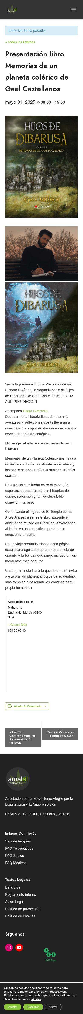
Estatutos (12, 887)
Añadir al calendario (28, 706)
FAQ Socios (14, 856)
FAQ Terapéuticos (19, 848)
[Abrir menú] (73, 9)
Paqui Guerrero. (35, 411)
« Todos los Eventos (20, 42)
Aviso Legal (14, 902)
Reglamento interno (20, 895)
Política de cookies (20, 916)
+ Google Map (17, 624)
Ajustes (53, 1007)
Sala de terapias (18, 841)
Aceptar (12, 1007)
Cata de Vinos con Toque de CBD (60, 733)
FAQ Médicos (16, 863)
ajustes (36, 999)
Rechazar (33, 1007)
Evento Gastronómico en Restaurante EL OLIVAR (22, 737)
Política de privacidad (22, 909)
